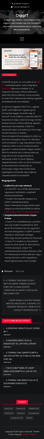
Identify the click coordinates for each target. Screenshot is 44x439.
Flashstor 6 (34, 408)
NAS (29, 418)
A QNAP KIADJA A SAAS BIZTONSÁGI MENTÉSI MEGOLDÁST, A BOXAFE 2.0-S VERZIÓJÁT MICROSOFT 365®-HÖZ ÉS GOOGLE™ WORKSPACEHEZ (23, 305)
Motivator (8, 271)
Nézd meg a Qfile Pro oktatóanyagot (22, 212)
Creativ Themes (29, 434)
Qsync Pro (6, 88)
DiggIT (22, 15)
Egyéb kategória (9, 75)
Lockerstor (34, 413)
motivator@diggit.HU (21, 7)
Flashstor (20, 408)
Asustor (8, 408)
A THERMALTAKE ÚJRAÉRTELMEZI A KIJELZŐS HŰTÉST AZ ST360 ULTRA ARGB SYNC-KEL (22, 355)
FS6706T (9, 413)
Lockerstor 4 (17, 418)
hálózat (21, 413)
